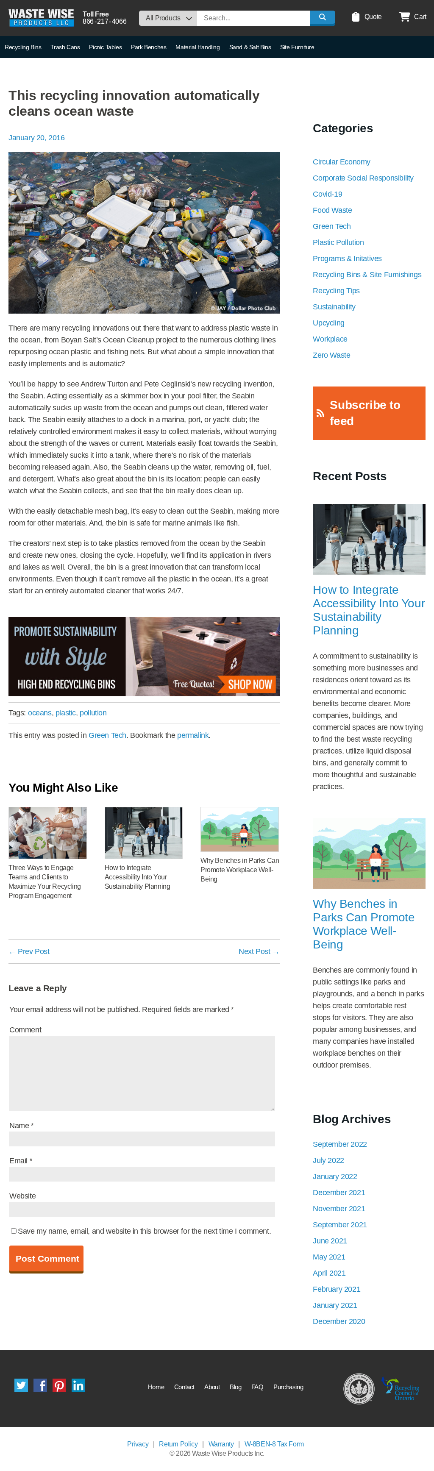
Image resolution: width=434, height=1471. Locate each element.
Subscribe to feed (365, 413)
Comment (25, 1030)
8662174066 (104, 21)
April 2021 (329, 1273)
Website (22, 1196)
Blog (235, 1386)
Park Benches (148, 47)
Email (20, 1161)
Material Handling (197, 47)
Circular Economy (341, 162)
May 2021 (329, 1257)
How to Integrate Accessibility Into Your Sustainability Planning (369, 610)
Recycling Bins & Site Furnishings (367, 274)
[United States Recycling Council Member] (359, 1388)
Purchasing (288, 1386)
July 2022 (328, 1160)
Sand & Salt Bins (250, 47)
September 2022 (340, 1144)
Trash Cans (65, 47)
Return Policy (178, 1444)
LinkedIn (78, 1385)
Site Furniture (297, 47)
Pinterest (59, 1385)
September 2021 (340, 1225)
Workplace (330, 339)
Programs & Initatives (347, 258)
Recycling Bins (23, 47)
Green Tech (107, 735)
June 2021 (330, 1241)
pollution (93, 713)
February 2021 (336, 1289)
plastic (66, 713)
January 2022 (335, 1176)
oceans (40, 713)
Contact (184, 1386)
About (212, 1386)
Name (21, 1125)
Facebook (40, 1385)
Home (156, 1386)
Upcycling (328, 323)
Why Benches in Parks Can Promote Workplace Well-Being (364, 924)
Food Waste (332, 210)
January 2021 (335, 1305)
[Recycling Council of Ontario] (400, 1388)
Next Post (259, 951)
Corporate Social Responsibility (363, 178)
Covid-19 (327, 194)
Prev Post (29, 951)
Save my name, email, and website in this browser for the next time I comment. (144, 1231)
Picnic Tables (105, 47)
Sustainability (334, 307)
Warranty (221, 1444)
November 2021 (339, 1208)
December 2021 (339, 1192)
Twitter (21, 1385)
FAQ (257, 1386)
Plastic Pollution (338, 242)
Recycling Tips (336, 290)
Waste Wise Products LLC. (41, 18)
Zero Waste (331, 355)
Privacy (137, 1444)
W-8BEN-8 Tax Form (274, 1444)
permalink (193, 735)
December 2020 (339, 1321)
